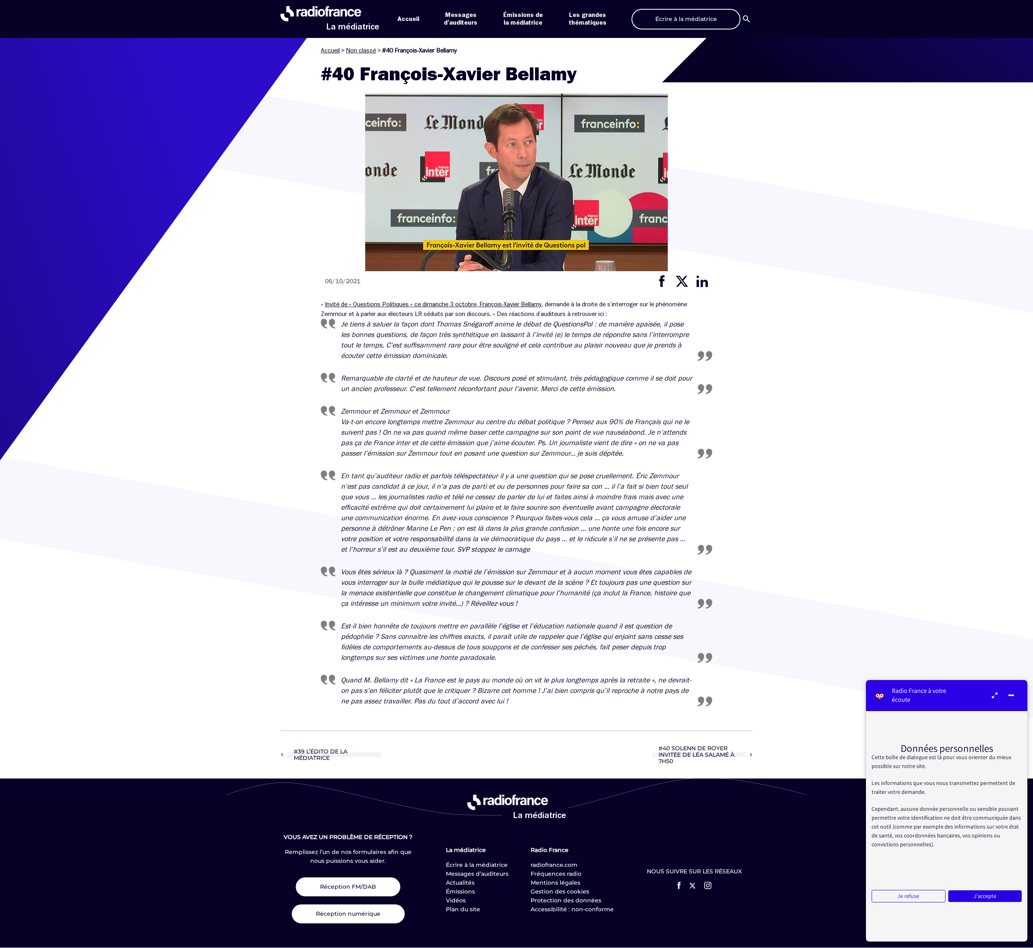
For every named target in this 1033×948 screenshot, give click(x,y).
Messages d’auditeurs (477, 873)
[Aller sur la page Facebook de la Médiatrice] (679, 885)
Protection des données (566, 900)
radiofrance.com (554, 864)
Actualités (460, 882)
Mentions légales (555, 882)
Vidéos (456, 900)
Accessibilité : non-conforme (572, 909)
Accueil (408, 19)
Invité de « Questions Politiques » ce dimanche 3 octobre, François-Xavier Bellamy (433, 304)
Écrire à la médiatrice (477, 864)
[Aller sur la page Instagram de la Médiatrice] (707, 885)
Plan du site (463, 909)
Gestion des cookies (560, 891)
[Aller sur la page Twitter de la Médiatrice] (692, 886)
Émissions (460, 891)
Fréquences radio (556, 873)
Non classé (361, 50)
